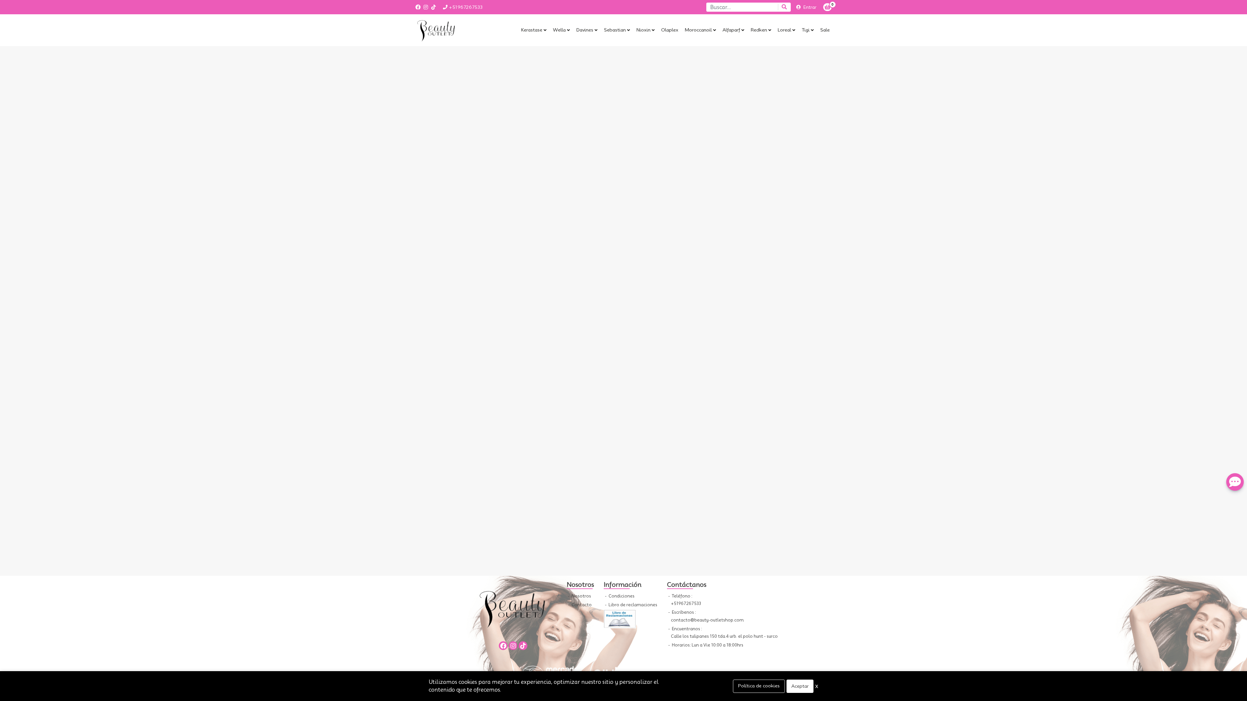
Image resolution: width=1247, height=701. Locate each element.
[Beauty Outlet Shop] (446, 30)
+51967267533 (465, 7)
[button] (534, 30)
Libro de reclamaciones (632, 604)
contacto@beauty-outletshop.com (707, 620)
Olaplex (669, 29)
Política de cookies (759, 685)
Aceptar (800, 686)
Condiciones (621, 596)
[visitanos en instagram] (426, 7)
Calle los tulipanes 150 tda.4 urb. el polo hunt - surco (724, 636)
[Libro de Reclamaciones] (620, 618)
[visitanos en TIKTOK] (433, 7)
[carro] (827, 7)
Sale (825, 29)
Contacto (581, 604)
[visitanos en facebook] (418, 7)
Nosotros (581, 596)
